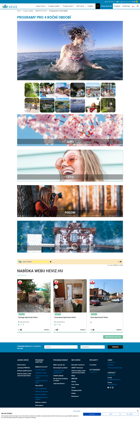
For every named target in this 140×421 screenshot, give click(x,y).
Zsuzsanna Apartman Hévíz (65, 317)
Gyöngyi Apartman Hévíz (28, 317)
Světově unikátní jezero (24, 370)
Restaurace (75, 396)
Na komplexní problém (60, 368)
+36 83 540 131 (112, 384)
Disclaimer (111, 365)
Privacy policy (76, 411)
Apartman (21, 314)
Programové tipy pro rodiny (41, 381)
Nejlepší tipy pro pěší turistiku (41, 398)
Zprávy (73, 381)
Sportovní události (40, 394)
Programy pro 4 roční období (41, 377)
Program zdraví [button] (68, 6)
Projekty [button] (90, 6)
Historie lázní (21, 365)
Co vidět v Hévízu (40, 370)
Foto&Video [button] (126, 6)
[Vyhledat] (137, 6)
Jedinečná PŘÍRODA (23, 368)
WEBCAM (74, 378)
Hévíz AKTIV (39, 385)
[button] (133, 6)
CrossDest (93, 365)
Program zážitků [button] (54, 6)
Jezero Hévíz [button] (40, 6)
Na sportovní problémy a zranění (60, 379)
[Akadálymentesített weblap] (137, 1)
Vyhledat (115, 347)
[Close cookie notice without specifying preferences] (138, 410)
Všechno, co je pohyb (41, 391)
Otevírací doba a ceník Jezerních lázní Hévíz (24, 374)
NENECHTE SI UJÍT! (41, 367)
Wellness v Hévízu (40, 402)
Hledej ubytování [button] (106, 6)
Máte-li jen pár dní (59, 365)
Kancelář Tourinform (78, 365)
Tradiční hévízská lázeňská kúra (58, 371)
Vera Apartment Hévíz (99, 317)
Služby (73, 393)
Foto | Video (75, 384)
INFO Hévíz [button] (80, 6)
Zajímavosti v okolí (40, 373)
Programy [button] (117, 6)
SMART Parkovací (77, 368)
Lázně (73, 387)
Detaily (46, 330)
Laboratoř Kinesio (59, 383)
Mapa (73, 375)
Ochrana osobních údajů (115, 368)
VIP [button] (97, 6)
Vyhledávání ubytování (113, 337)
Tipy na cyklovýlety (40, 388)
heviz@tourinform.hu (114, 379)
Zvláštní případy (58, 375)
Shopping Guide (76, 390)
